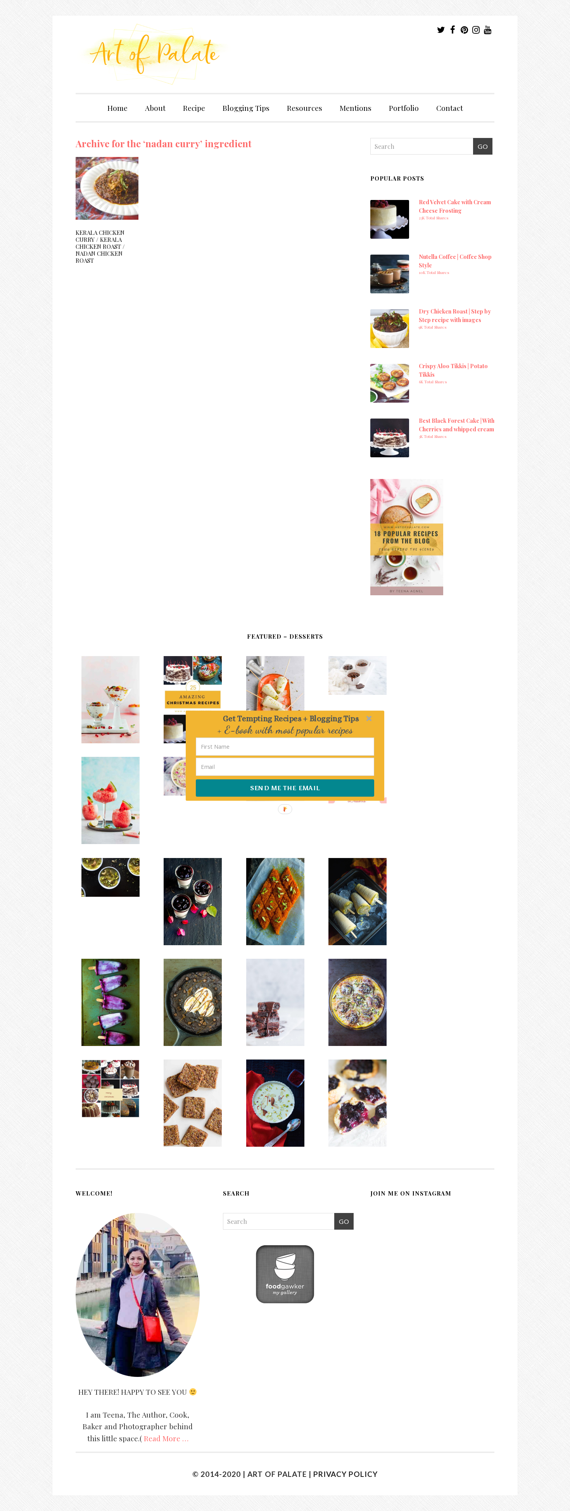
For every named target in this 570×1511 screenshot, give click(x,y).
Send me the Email (285, 788)
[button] (291, 718)
